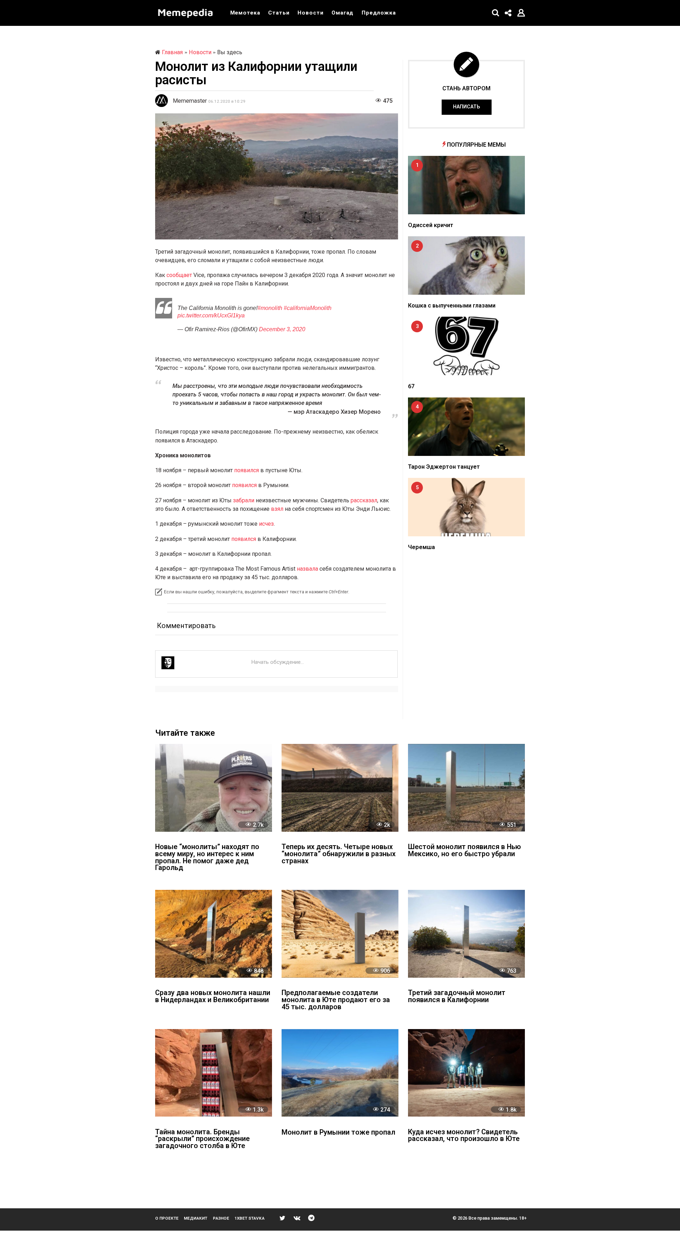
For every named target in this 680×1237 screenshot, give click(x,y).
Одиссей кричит (430, 225)
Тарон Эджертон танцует (444, 466)
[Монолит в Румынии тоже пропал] (340, 1073)
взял (277, 508)
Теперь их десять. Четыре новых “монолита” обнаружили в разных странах (339, 854)
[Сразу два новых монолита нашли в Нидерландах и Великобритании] (213, 933)
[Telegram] (311, 1218)
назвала (307, 568)
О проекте (166, 1218)
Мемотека (245, 13)
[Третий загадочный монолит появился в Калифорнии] (466, 933)
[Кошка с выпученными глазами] (466, 265)
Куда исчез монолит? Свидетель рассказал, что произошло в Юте (464, 1136)
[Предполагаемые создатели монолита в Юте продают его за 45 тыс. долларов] (340, 933)
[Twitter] (282, 1218)
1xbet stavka (249, 1218)
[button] (496, 12)
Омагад (342, 13)
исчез (266, 523)
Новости (310, 13)
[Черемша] (466, 507)
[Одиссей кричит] (466, 185)
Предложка (379, 13)
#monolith (269, 308)
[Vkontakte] (297, 1218)
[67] (466, 346)
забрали (243, 500)
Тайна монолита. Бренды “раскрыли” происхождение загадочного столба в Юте (202, 1139)
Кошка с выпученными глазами (451, 305)
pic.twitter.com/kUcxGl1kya (211, 315)
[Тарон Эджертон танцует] (466, 426)
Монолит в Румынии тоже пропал (338, 1132)
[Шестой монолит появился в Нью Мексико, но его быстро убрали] (466, 787)
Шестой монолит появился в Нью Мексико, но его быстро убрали (464, 850)
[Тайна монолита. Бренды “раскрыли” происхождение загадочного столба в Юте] (213, 1073)
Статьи (278, 13)
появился (246, 470)
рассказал (364, 500)
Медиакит (195, 1218)
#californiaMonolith (308, 308)
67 (411, 386)
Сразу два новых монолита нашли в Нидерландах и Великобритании (212, 996)
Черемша (421, 547)
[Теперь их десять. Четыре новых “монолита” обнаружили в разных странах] (340, 787)
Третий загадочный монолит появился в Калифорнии (456, 996)
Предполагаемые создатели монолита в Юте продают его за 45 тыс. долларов (336, 1000)
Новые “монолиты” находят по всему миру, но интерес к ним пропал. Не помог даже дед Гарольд (207, 857)
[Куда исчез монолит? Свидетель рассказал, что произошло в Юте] (466, 1073)
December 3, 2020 (282, 329)
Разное (221, 1218)
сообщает (179, 275)
